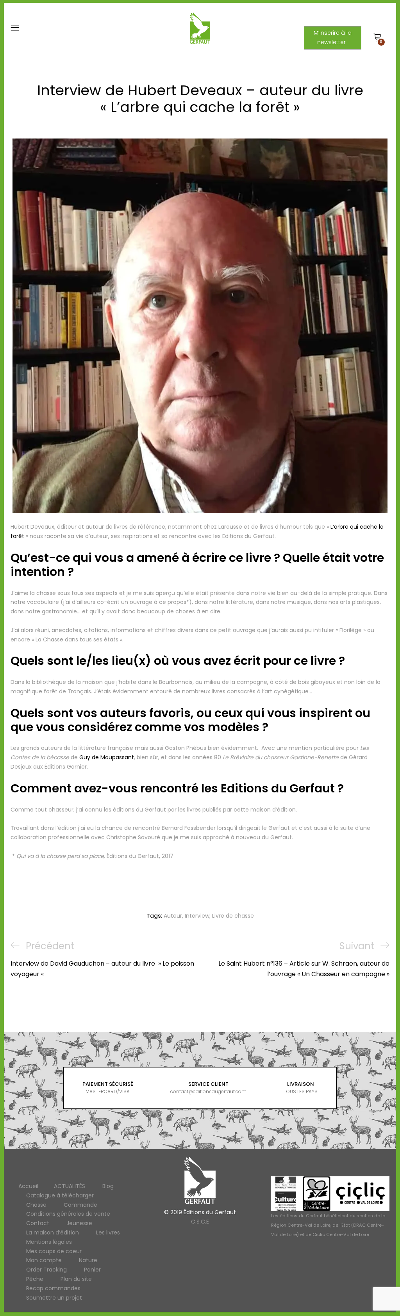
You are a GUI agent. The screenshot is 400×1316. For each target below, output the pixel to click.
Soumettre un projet (54, 1298)
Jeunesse (79, 1223)
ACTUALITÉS (69, 1186)
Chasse (36, 1205)
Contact (37, 1223)
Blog (108, 1186)
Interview (197, 916)
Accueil (28, 1186)
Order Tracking (46, 1270)
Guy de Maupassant (106, 757)
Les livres (108, 1232)
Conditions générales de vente (68, 1214)
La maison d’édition (52, 1232)
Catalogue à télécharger (60, 1195)
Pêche (34, 1279)
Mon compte (44, 1260)
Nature (88, 1260)
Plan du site (76, 1279)
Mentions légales (49, 1242)
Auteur (173, 916)
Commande (80, 1205)
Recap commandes (53, 1288)
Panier (92, 1270)
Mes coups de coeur (54, 1251)
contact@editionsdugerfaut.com (208, 1091)
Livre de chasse (233, 916)
